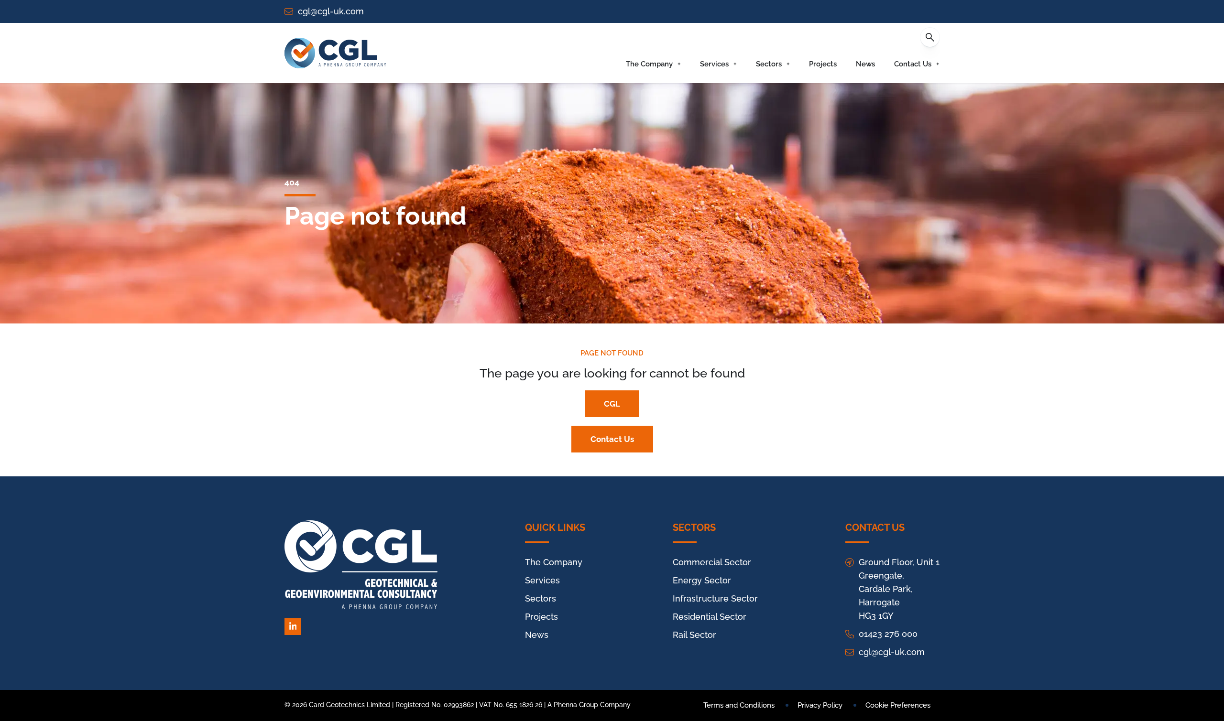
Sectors (769, 64)
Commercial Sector (712, 562)
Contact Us (912, 64)
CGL (612, 404)
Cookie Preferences (897, 705)
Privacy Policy (820, 705)
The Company (649, 64)
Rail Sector (694, 635)
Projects (823, 64)
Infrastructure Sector (715, 598)
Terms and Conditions (739, 705)
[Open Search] (930, 37)
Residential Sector (709, 617)
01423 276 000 (888, 634)
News (865, 64)
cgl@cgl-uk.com (331, 11)
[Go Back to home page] (335, 53)
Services (714, 64)
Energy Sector (702, 580)
